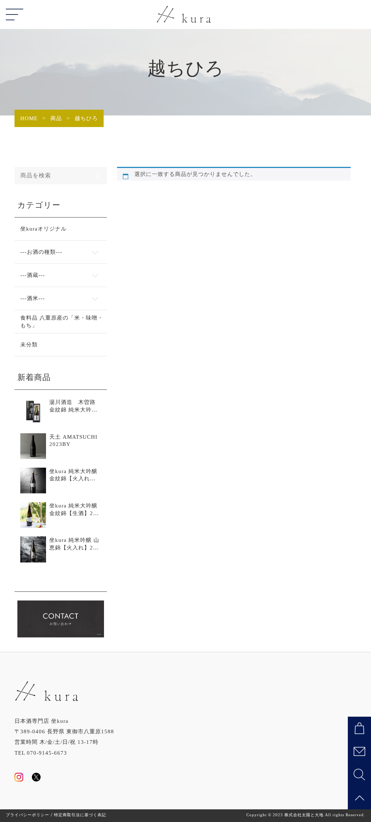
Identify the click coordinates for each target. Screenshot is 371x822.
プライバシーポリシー (27, 815)
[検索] (98, 175)
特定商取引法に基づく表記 (80, 815)
